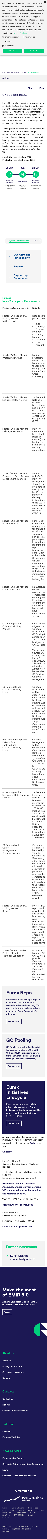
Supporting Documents (21, 277)
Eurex (5, 1508)
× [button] (45, 2)
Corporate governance (13, 1372)
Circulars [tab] (36, 240)
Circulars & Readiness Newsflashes (19, 1475)
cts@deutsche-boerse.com (17, 1204)
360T (12, 1510)
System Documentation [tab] (19, 240)
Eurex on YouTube (11, 1437)
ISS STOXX (19, 1515)
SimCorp (6, 1515)
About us (6, 1360)
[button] (2, 37)
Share (31, 88)
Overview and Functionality (22, 256)
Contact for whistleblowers (15, 1410)
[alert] (23, 27)
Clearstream (21, 1513)
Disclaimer (7, 1526)
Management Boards (12, 1366)
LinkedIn (6, 1431)
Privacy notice (22, 1526)
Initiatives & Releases (12, 72)
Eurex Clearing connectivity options (22, 1257)
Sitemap (5, 1531)
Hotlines (6, 1404)
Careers (6, 1378)
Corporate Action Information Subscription (23, 1464)
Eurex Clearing (18, 1508)
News (5, 1470)
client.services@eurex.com (17, 1226)
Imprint (35, 1526)
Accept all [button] (12, 50)
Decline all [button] (34, 50)
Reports (18, 266)
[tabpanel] (23, 269)
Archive (23, 72)
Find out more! (14, 1021)
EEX (4, 1510)
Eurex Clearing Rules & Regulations (17, 1529)
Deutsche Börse (26, 1510)
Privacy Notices (20, 33)
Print (42, 88)
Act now (7, 1312)
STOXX (33, 1513)
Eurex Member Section (13, 1458)
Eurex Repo (33, 1508)
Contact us (7, 1399)
